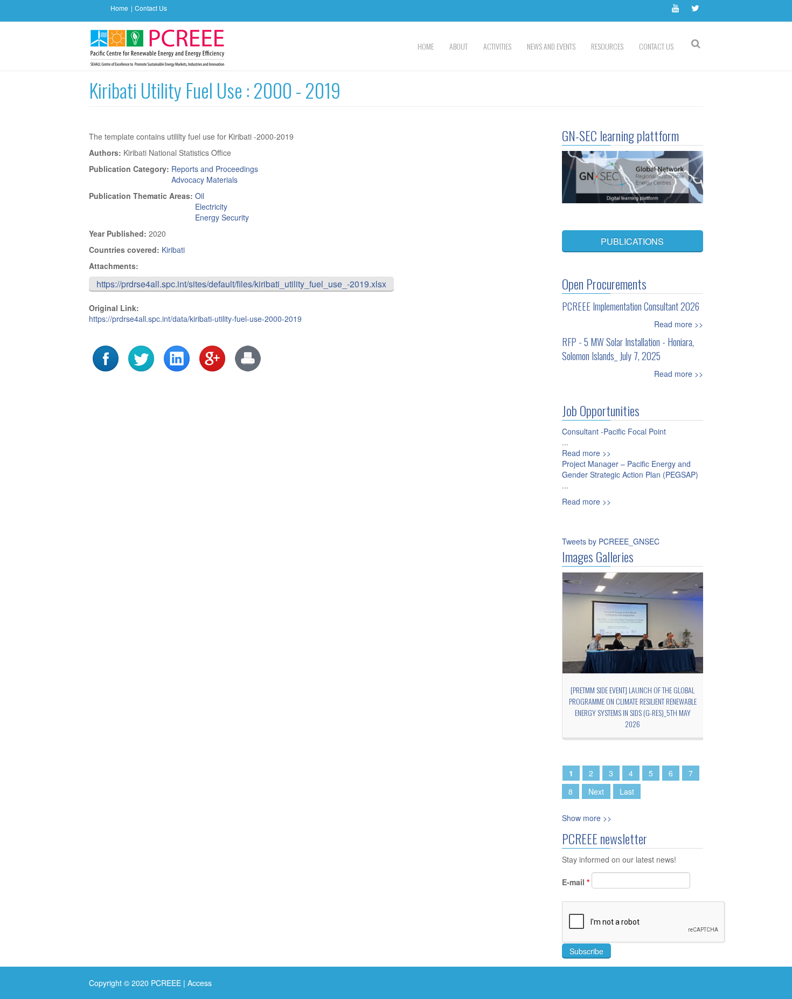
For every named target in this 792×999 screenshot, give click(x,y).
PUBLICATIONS (632, 241)
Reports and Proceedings (214, 168)
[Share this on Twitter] (141, 357)
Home (119, 7)
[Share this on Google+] (212, 357)
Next (596, 791)
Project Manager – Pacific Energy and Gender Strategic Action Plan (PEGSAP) (630, 469)
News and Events (551, 46)
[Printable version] (248, 357)
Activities (497, 46)
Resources (607, 46)
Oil (199, 195)
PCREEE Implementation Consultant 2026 (630, 306)
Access (199, 982)
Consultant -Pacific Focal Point (614, 431)
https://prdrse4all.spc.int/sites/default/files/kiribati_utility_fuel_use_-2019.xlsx (241, 284)
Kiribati (173, 249)
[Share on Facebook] (106, 357)
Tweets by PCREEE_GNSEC (610, 541)
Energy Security (222, 217)
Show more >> (587, 817)
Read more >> (678, 324)
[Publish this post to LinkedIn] (177, 357)
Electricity (211, 206)
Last (627, 791)
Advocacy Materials (204, 179)
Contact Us (151, 7)
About (458, 46)
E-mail (575, 882)
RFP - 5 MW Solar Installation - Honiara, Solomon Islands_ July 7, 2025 (628, 349)
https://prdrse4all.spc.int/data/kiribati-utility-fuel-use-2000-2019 (195, 318)
